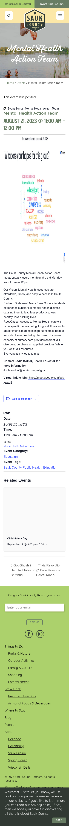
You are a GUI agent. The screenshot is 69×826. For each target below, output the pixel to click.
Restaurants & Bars (22, 696)
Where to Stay (15, 710)
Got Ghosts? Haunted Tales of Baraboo (22, 570)
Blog (8, 718)
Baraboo (14, 739)
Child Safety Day (17, 538)
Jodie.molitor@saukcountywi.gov (24, 370)
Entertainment (18, 682)
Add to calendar (22, 399)
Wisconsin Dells (19, 767)
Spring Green (17, 760)
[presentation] (34, 510)
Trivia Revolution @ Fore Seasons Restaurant (48, 570)
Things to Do (14, 646)
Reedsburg (16, 746)
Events (21, 83)
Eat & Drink (13, 689)
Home (10, 83)
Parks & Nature (19, 653)
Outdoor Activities (21, 661)
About (9, 732)
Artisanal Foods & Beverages (29, 703)
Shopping (15, 675)
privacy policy (41, 805)
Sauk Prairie (17, 753)
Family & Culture (20, 668)
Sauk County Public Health (22, 467)
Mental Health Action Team (19, 446)
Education (11, 456)
